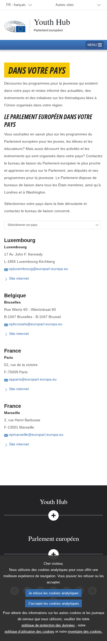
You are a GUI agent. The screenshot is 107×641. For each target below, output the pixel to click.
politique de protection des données (48, 625)
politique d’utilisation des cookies (29, 631)
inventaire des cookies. (85, 631)
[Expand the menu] (53, 515)
